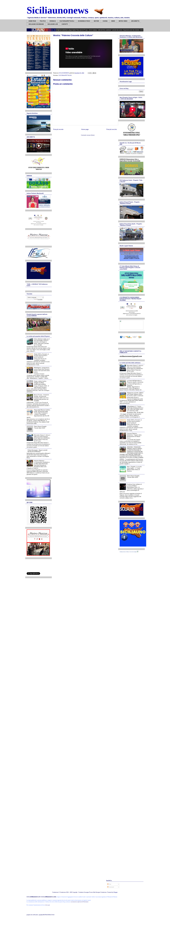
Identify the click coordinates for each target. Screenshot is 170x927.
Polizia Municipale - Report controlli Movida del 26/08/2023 (37, 450)
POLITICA (43, 21)
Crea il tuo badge (133, 551)
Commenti (111, 887)
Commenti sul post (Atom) (87, 135)
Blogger (115, 892)
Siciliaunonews (57, 10)
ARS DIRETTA (135, 21)
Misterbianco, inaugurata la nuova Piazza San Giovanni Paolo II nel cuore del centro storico (42, 370)
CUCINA (105, 21)
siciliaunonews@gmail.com (131, 356)
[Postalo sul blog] (90, 73)
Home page (85, 129)
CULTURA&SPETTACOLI (67, 21)
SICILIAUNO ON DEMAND (36, 24)
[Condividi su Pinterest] (95, 73)
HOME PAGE (32, 21)
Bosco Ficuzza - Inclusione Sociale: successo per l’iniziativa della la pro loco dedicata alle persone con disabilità (41, 397)
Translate (39, 299)
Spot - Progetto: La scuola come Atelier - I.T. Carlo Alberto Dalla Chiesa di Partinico (134, 469)
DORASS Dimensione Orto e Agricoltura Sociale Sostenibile (130, 160)
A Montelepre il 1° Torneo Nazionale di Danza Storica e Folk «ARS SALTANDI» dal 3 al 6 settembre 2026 (135, 408)
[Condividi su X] (92, 73)
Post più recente (58, 129)
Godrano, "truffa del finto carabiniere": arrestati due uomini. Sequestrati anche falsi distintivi (79, 30)
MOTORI (96, 21)
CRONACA (52, 21)
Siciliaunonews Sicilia (124, 551)
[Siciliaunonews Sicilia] (137, 551)
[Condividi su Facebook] (94, 73)
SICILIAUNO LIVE (53, 24)
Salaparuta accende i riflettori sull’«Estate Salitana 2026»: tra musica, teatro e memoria (135, 394)
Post (109, 884)
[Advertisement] (40, 711)
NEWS (113, 21)
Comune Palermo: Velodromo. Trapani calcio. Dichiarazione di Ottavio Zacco (134, 436)
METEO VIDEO (123, 21)
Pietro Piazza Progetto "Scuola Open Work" (40, 427)
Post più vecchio (111, 129)
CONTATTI (65, 24)
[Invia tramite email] (89, 73)
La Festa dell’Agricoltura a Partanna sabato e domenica (135, 381)
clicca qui (47, 905)
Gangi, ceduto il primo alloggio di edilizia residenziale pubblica (40, 382)
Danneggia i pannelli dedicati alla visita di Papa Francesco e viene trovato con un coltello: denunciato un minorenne (137, 30)
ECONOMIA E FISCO (84, 21)
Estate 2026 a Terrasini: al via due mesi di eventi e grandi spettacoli (41, 355)
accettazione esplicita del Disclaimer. (80, 901)
